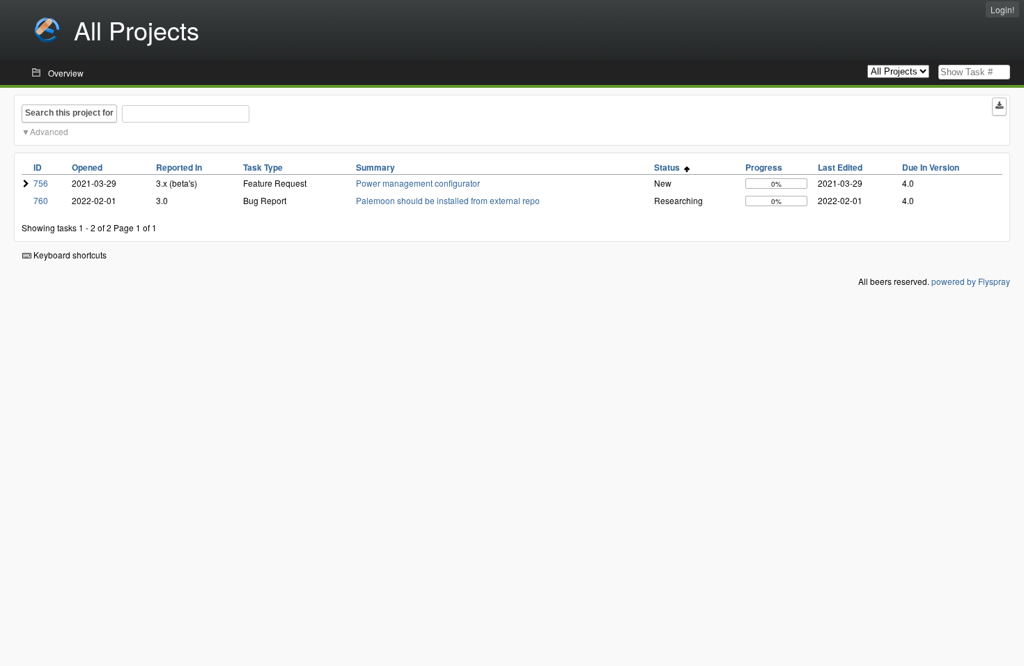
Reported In (179, 167)
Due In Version (930, 167)
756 (40, 183)
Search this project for (69, 113)
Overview (66, 73)
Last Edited (840, 167)
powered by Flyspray (970, 281)
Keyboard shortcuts (69, 255)
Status (669, 167)
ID (37, 167)
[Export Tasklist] (999, 107)
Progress (763, 167)
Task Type (263, 167)
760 (40, 200)
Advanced (49, 131)
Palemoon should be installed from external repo (448, 200)
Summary (375, 167)
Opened (87, 167)
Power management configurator (418, 183)
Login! (1002, 9)
